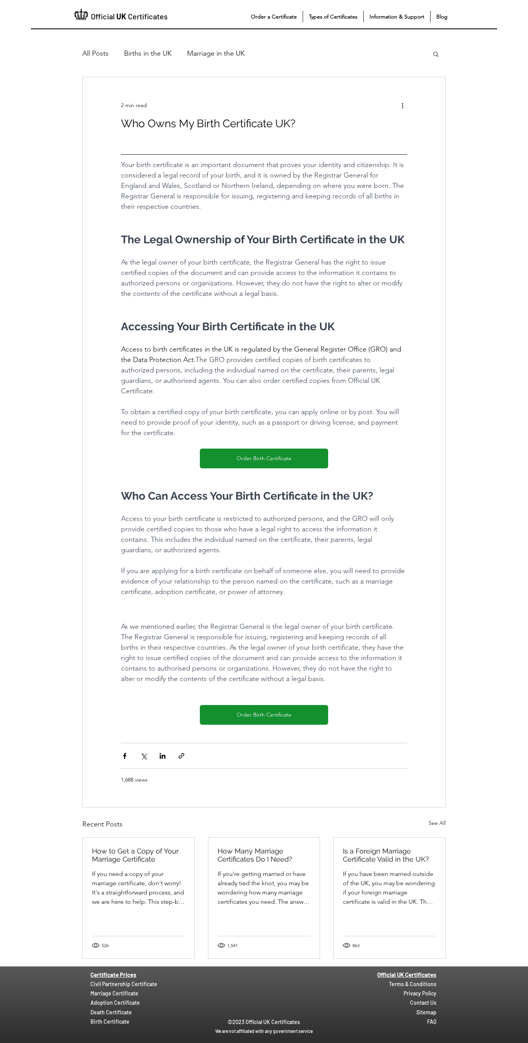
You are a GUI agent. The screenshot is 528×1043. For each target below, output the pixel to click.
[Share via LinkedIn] (162, 756)
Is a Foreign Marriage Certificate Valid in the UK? (386, 855)
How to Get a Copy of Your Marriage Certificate (135, 855)
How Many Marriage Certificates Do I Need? (255, 855)
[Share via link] (181, 756)
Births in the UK (148, 53)
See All (437, 822)
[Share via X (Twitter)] (143, 756)
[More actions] (402, 105)
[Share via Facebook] (124, 756)
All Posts (95, 53)
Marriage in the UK (216, 53)
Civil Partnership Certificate (123, 984)
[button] (274, 16)
